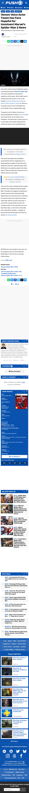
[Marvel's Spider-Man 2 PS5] (14, 78)
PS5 (12, 11)
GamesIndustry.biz (10, 778)
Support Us (6, 644)
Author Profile (8, 360)
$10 (25, 463)
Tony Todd (22, 114)
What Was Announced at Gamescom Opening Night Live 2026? (16, 627)
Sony (8, 11)
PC (2, 403)
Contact (14, 644)
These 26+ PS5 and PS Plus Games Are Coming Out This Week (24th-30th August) (15, 592)
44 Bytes (20, 763)
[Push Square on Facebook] (21, 756)
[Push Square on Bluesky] (25, 751)
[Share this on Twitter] (18, 41)
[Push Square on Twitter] (18, 751)
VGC (26, 775)
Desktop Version (20, 649)
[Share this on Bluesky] (11, 41)
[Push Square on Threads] (14, 756)
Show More (14, 741)
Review (11, 275)
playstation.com (5, 447)
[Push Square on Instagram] (8, 756)
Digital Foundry (20, 772)
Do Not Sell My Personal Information (17, 765)
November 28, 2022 (19, 154)
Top (5, 641)
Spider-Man (18, 11)
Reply (23, 360)
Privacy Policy (22, 644)
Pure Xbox (22, 769)
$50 (15, 463)
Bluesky (17, 360)
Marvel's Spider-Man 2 (7, 395)
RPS (23, 778)
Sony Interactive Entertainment (5, 407)
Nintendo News (6, 775)
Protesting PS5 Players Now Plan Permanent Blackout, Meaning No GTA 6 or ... (16, 585)
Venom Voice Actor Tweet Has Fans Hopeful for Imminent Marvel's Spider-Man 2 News (13, 21)
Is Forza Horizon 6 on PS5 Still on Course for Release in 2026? (16, 610)
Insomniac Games (6, 412)
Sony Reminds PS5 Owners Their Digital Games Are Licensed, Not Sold (16, 579)
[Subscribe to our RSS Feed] (4, 751)
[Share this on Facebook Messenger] (25, 41)
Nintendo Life (13, 769)
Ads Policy (16, 646)
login (23, 382)
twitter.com (8, 260)
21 (11, 534)
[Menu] (3, 3)
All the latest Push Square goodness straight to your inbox (14, 785)
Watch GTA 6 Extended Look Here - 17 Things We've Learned (15, 615)
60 (11, 502)
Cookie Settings (9, 649)
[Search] (26, 3)
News (3, 11)
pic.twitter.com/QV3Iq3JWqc (16, 177)
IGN (14, 775)
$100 (4, 463)
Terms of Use (8, 646)
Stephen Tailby (6, 36)
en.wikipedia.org (5, 451)
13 (11, 545)
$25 (20, 463)
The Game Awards (10, 215)
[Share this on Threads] (21, 41)
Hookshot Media (12, 761)
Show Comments (15, 371)
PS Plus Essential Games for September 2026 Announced (15, 605)
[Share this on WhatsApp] (8, 41)
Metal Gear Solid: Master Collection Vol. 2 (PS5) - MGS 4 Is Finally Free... (15, 621)
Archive (23, 646)
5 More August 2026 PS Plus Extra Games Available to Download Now (15, 599)
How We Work (22, 641)
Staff (14, 641)
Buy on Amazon (14, 456)
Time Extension (9, 772)
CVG (19, 778)
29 (11, 512)
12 (18, 284)
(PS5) (9, 267)
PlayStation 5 (5, 399)
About (9, 641)
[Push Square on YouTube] (11, 751)
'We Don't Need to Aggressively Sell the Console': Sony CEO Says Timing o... (16, 633)
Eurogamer (20, 775)
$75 (9, 463)
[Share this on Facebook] (15, 41)
